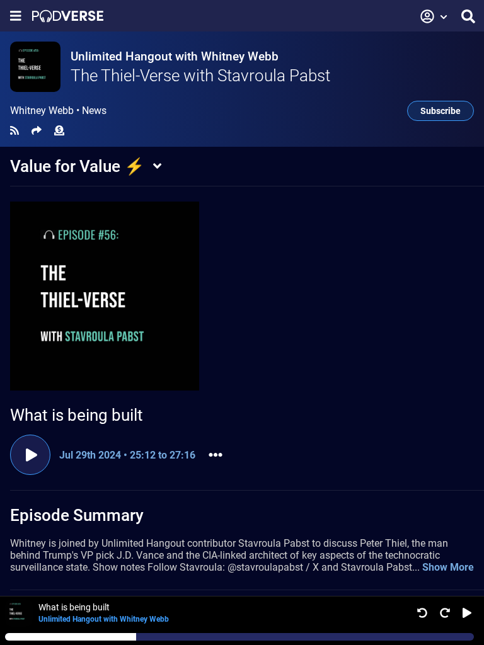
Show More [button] (448, 567)
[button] (434, 16)
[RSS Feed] (14, 131)
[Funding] (59, 131)
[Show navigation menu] (16, 16)
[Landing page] (67, 16)
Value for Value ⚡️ (77, 166)
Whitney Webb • (58, 111)
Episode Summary (77, 515)
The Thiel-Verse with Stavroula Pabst (200, 75)
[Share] (37, 131)
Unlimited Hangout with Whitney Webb (175, 56)
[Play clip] (30, 455)
